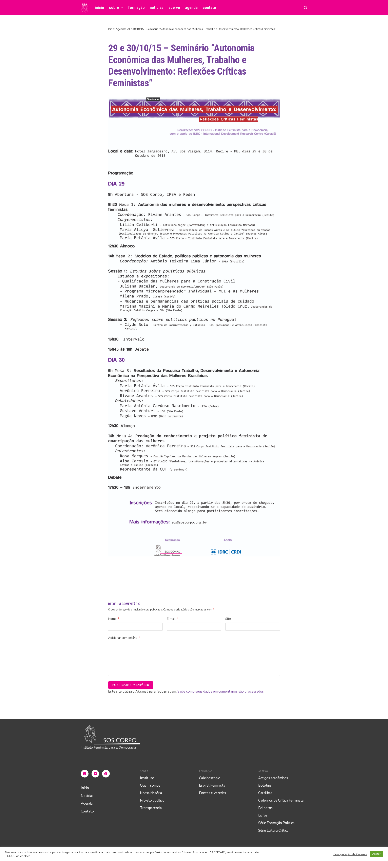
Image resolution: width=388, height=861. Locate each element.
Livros (263, 815)
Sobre (114, 7)
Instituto (147, 778)
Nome (113, 619)
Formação (136, 7)
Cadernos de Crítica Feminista (281, 800)
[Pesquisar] (305, 7)
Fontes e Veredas (212, 793)
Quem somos (150, 785)
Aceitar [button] (376, 854)
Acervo (174, 7)
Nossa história (151, 793)
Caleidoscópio (209, 778)
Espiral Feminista (212, 785)
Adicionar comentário (124, 638)
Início (99, 7)
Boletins (265, 785)
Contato (209, 7)
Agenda (191, 7)
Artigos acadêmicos (273, 778)
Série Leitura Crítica (273, 830)
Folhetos (265, 808)
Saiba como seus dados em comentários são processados (220, 691)
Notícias (156, 7)
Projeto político (152, 800)
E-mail (172, 619)
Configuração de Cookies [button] (350, 854)
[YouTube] (95, 773)
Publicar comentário (130, 685)
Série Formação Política (276, 823)
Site (228, 619)
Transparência (151, 808)
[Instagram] (85, 773)
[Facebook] (106, 773)
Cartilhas (265, 793)
